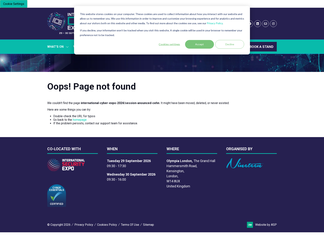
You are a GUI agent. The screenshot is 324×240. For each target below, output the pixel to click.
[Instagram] (273, 23)
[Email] (265, 23)
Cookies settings (169, 44)
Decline (229, 44)
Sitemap (148, 224)
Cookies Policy (107, 224)
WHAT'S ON (55, 46)
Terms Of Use (130, 224)
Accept (199, 44)
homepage (80, 120)
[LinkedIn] (257, 23)
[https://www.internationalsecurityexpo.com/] (66, 170)
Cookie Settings (13, 4)
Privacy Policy (215, 23)
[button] (261, 46)
